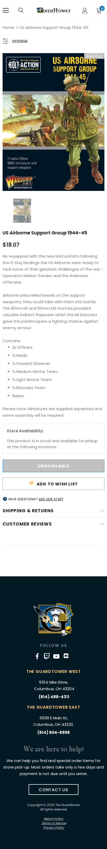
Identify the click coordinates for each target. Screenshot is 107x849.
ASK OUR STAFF (51, 499)
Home (8, 27)
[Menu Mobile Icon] (6, 10)
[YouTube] (56, 656)
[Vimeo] (46, 656)
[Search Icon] (20, 10)
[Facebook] (37, 656)
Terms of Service (53, 823)
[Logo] (53, 10)
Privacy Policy (53, 827)
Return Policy (53, 818)
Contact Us (53, 790)
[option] (53, 122)
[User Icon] (85, 10)
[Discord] (66, 656)
